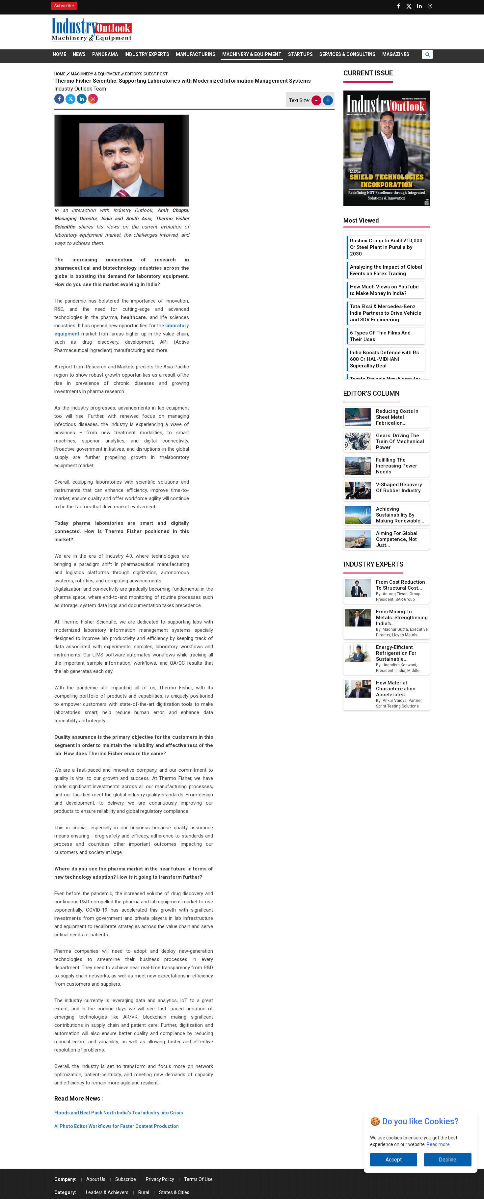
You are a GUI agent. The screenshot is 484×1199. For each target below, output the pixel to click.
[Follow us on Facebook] (398, 6)
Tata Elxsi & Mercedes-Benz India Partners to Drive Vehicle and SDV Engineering (385, 313)
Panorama (105, 54)
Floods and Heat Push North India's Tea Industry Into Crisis (118, 1112)
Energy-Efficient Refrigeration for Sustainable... (396, 653)
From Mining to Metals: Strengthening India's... (402, 617)
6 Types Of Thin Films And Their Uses (380, 336)
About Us (95, 1179)
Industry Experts (146, 54)
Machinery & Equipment (252, 54)
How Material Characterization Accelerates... (396, 689)
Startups (300, 54)
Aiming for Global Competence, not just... (396, 539)
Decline (447, 1160)
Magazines (395, 54)
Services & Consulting (347, 54)
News (79, 54)
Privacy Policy (160, 1179)
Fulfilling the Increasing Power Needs (396, 466)
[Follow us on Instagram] (430, 6)
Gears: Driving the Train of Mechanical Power (400, 441)
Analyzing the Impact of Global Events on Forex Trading (386, 270)
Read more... (440, 1144)
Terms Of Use (198, 1179)
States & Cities (174, 1192)
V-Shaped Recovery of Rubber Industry (399, 487)
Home (59, 54)
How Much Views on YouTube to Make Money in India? (384, 290)
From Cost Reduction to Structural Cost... (400, 585)
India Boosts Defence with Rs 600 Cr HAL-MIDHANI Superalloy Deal (384, 359)
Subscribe (64, 5)
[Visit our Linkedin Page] (419, 6)
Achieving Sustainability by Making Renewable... (400, 515)
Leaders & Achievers (107, 1192)
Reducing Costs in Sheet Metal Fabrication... (397, 417)
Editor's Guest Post (146, 74)
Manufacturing (196, 54)
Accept (394, 1160)
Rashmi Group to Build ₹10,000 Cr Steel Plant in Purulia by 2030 (386, 247)
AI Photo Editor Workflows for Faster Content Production (116, 1126)
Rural (143, 1192)
